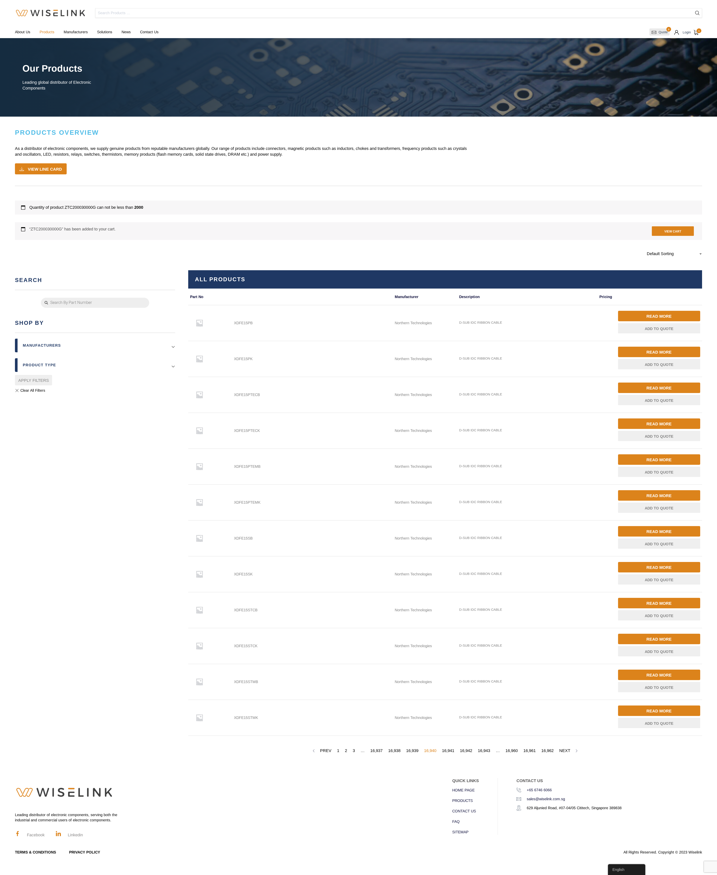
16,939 (412, 750)
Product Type (39, 365)
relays (76, 154)
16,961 (529, 750)
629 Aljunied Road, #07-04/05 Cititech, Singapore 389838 (574, 808)
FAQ (456, 821)
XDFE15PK (243, 359)
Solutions (104, 32)
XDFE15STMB (246, 682)
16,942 (466, 750)
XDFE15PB (243, 323)
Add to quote (659, 329)
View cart (672, 231)
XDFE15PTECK (247, 431)
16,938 (394, 750)
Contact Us (149, 32)
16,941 (448, 750)
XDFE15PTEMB (247, 466)
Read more (659, 316)
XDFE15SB (243, 538)
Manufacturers (76, 32)
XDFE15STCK (245, 646)
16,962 (547, 750)
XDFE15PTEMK (247, 502)
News (126, 32)
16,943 (484, 750)
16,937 (376, 750)
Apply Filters (33, 380)
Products (47, 32)
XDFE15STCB (245, 610)
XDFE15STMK (246, 718)
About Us (22, 32)
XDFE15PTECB (247, 395)
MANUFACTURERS (42, 345)
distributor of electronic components (56, 148)
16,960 (511, 750)
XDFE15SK (243, 574)
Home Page (463, 790)
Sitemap (460, 832)
